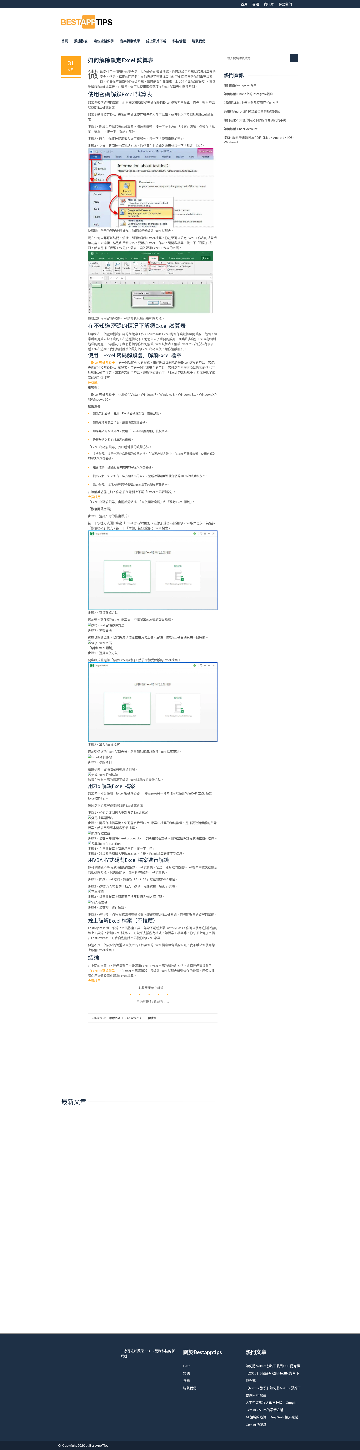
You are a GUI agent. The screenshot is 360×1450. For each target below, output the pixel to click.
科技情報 (179, 41)
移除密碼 (114, 1018)
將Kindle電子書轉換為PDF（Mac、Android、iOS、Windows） (260, 140)
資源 (186, 1373)
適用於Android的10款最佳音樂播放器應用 (253, 111)
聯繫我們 (285, 4)
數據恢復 (81, 41)
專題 (255, 4)
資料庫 (269, 4)
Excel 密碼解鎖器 (103, 362)
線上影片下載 (156, 41)
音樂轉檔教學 (130, 41)
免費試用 (94, 382)
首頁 (244, 4)
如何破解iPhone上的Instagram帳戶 (248, 94)
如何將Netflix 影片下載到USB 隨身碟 (273, 1366)
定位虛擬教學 (104, 41)
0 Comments (133, 1018)
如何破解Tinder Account (241, 129)
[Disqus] (139, 1167)
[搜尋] (294, 58)
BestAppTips (98, 1445)
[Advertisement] (226, 21)
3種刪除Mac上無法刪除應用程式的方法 (251, 102)
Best (186, 1366)
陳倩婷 (152, 1018)
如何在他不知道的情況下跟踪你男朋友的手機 (255, 120)
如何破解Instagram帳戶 (240, 85)
